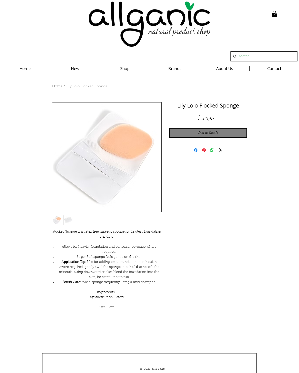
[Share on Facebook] (195, 150)
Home (57, 86)
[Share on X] (220, 150)
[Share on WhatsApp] (212, 150)
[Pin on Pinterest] (204, 150)
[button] (274, 14)
